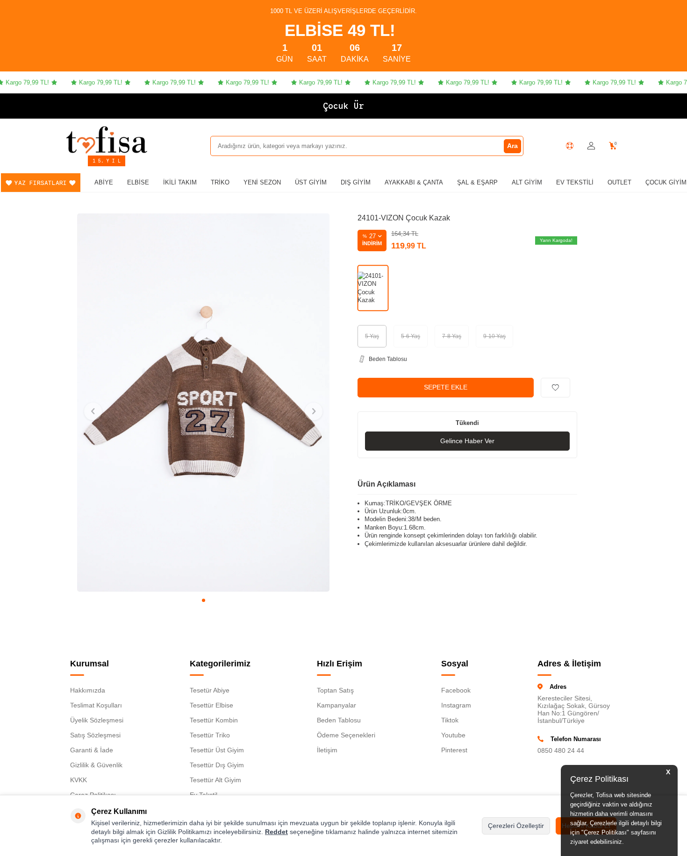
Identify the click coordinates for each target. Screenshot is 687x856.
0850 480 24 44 (560, 750)
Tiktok (449, 720)
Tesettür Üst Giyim (217, 750)
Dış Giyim (356, 182)
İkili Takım (180, 182)
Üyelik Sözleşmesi (96, 720)
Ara (512, 145)
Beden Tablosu (339, 720)
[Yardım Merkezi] (569, 145)
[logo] (106, 140)
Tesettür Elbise (211, 705)
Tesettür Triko (210, 735)
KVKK (78, 780)
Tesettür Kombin (214, 720)
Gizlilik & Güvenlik (96, 765)
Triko (220, 182)
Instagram (456, 705)
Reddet (276, 831)
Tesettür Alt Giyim (215, 780)
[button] (203, 600)
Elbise (138, 182)
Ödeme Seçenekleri (346, 735)
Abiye (103, 182)
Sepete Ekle (445, 387)
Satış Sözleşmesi (95, 735)
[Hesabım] (591, 146)
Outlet (619, 182)
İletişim (327, 750)
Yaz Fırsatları (40, 183)
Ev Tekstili (575, 182)
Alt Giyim (527, 182)
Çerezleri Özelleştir (516, 825)
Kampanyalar (336, 705)
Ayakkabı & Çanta (414, 182)
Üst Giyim (311, 182)
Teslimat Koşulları (96, 705)
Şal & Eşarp (477, 182)
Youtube (453, 735)
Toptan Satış (335, 690)
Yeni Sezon (262, 182)
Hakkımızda (87, 690)
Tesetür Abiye (209, 690)
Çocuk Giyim (666, 182)
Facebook (456, 690)
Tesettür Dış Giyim (217, 765)
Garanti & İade (91, 750)
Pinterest (454, 750)
